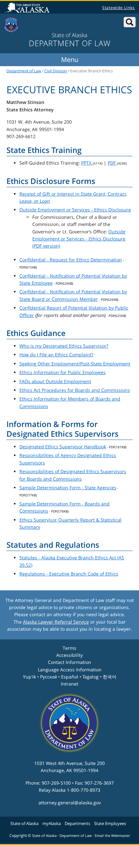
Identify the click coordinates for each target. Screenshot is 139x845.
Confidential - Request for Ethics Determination (70, 260)
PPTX (87, 163)
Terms (69, 648)
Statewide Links (118, 7)
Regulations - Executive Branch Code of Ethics (68, 574)
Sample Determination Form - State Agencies (67, 487)
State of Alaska (28, 8)
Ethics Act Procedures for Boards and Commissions (74, 390)
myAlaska (51, 823)
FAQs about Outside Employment (55, 381)
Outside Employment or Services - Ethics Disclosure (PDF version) (78, 239)
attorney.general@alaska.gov (69, 802)
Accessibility (69, 655)
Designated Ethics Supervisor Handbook (62, 446)
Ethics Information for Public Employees (62, 372)
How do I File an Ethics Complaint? (56, 354)
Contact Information (69, 662)
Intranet (69, 684)
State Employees (110, 823)
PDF (112, 163)
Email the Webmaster (112, 835)
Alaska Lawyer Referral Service (56, 622)
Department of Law (23, 71)
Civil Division (55, 71)
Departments (77, 823)
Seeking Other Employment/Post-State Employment (74, 364)
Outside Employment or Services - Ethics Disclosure (75, 210)
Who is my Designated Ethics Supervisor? (63, 346)
